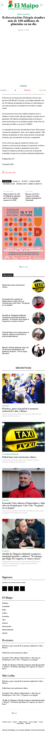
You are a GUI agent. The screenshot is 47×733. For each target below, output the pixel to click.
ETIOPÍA (25, 181)
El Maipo (5, 551)
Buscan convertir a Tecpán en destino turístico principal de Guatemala (33, 197)
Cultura (5, 406)
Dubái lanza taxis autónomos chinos (19, 457)
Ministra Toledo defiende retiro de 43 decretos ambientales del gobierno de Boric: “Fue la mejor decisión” (15, 350)
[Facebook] (4, 588)
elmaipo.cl (16, 181)
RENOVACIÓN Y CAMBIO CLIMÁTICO (29, 184)
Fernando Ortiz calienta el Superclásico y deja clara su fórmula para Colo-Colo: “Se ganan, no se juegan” (16, 302)
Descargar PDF (10, 173)
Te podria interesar (10, 454)
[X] (16, 588)
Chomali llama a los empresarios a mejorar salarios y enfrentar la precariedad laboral (15, 334)
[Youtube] (22, 588)
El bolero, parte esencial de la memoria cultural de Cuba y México (20, 409)
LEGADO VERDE (34, 181)
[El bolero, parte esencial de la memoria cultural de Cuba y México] (23, 388)
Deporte (5, 500)
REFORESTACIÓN (9, 184)
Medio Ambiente (23, 14)
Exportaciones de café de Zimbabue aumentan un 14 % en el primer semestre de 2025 (11, 197)
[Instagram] (10, 588)
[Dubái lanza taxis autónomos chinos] (38, 286)
